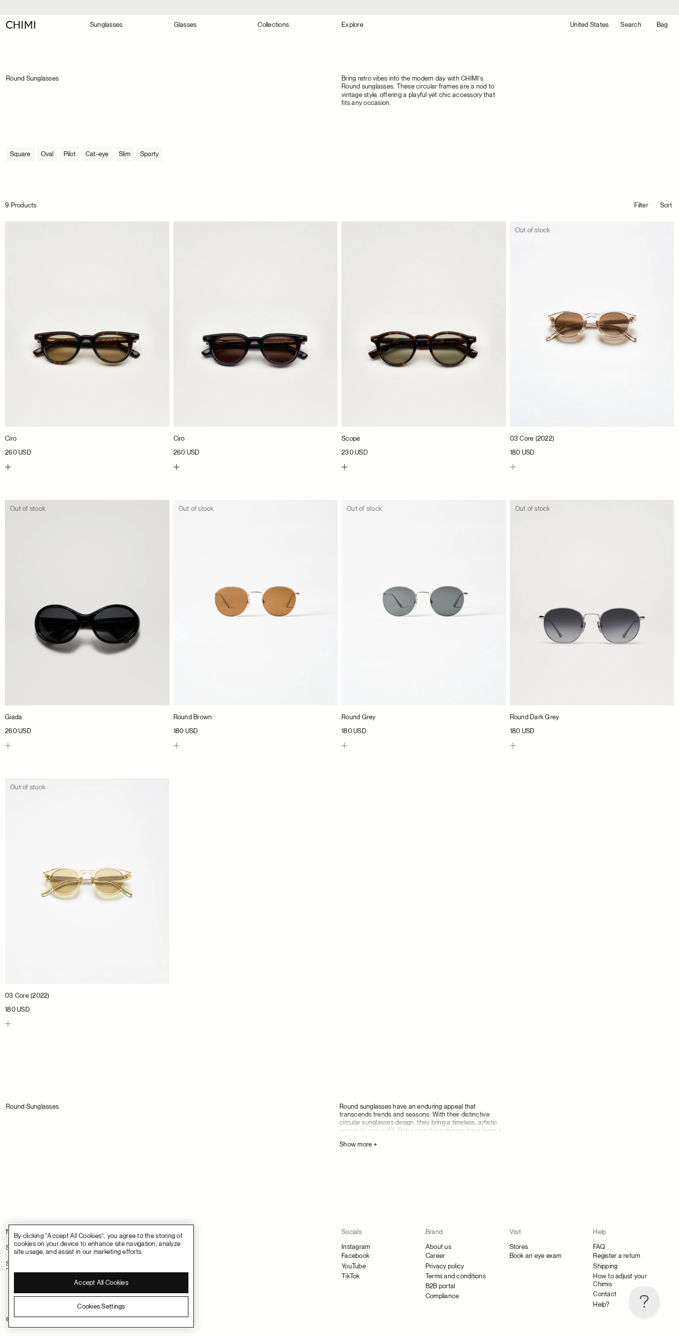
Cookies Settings (101, 1306)
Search (630, 24)
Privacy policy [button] (444, 1266)
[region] (101, 1276)
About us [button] (438, 1246)
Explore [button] (352, 24)
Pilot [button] (70, 154)
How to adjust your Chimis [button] (620, 1280)
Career (435, 1255)
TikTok (350, 1276)
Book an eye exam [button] (535, 1255)
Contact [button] (604, 1294)
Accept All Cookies (101, 1282)
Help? (601, 1304)
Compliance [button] (442, 1296)
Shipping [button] (605, 1266)
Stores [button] (518, 1246)
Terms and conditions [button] (455, 1276)
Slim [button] (124, 154)
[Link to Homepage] (20, 25)
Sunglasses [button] (106, 24)
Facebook (355, 1255)
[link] (87, 339)
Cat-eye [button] (97, 154)
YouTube (353, 1266)
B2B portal (440, 1286)
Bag (662, 24)
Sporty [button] (149, 154)
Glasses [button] (185, 24)
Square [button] (20, 154)
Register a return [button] (616, 1255)
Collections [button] (273, 24)
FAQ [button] (599, 1246)
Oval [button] (47, 154)
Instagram (355, 1246)
